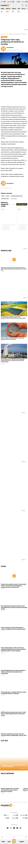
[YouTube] (17, 828)
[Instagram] (20, 828)
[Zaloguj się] (23, 5)
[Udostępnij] (26, 837)
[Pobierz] (21, 50)
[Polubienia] (2, 837)
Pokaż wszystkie (14, 198)
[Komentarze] (14, 837)
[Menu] (26, 5)
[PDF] (11, 188)
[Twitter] (10, 828)
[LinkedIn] (14, 828)
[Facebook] (7, 828)
